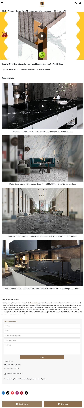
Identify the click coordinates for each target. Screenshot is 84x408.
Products (11, 11)
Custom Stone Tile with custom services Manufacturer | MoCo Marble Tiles (41, 11)
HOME (4, 11)
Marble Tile (34, 303)
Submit (42, 357)
